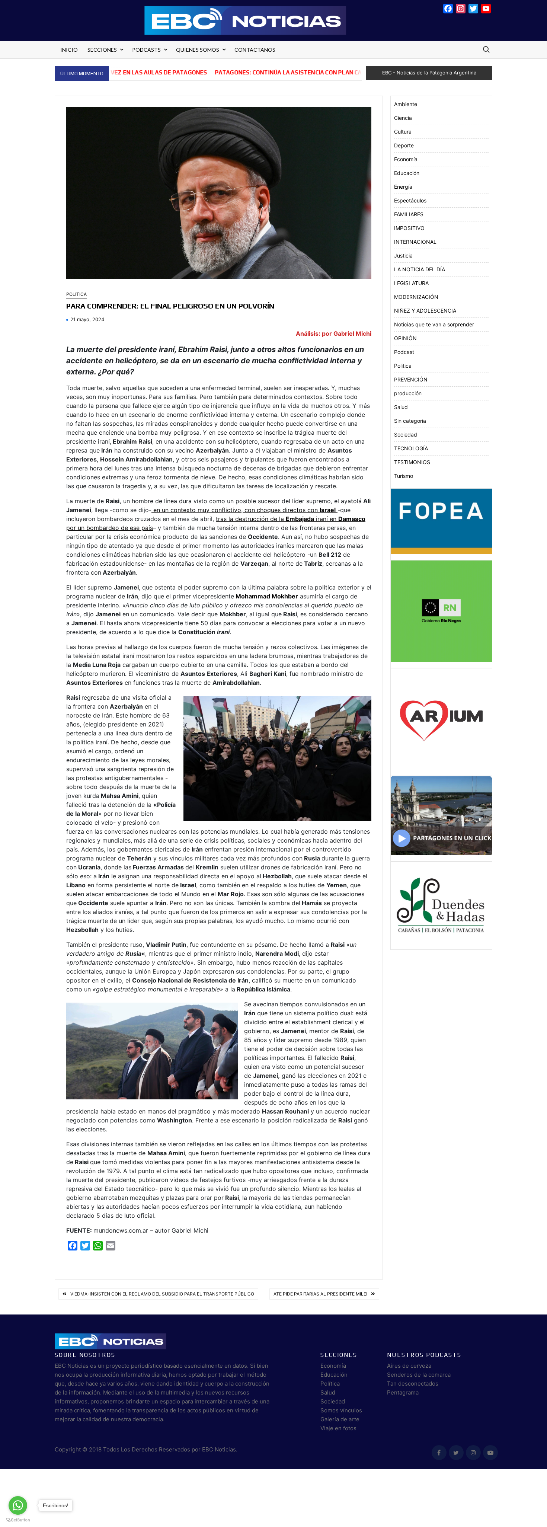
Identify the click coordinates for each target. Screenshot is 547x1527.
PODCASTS (146, 50)
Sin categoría (410, 421)
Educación (406, 173)
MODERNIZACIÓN (416, 297)
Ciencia (403, 118)
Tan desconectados (412, 1383)
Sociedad (405, 434)
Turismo (403, 476)
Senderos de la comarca (419, 1374)
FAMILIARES (408, 214)
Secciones (102, 50)
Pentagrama (403, 1392)
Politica (76, 294)
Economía (406, 159)
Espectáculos (410, 200)
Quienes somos (197, 50)
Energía (403, 186)
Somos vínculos (341, 1410)
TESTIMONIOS (412, 462)
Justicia (403, 255)
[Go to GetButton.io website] (18, 1519)
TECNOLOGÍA (411, 448)
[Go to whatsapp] (18, 1505)
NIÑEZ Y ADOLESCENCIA (425, 310)
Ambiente (405, 104)
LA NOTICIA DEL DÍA (419, 269)
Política (330, 1383)
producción (408, 393)
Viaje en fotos (338, 1428)
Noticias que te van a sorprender (434, 324)
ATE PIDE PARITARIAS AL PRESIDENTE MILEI (320, 1294)
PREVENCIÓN (411, 379)
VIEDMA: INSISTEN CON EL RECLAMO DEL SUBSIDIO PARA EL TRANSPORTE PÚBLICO (162, 1294)
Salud (401, 407)
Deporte (404, 145)
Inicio (69, 50)
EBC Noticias (219, 1449)
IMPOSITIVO (409, 228)
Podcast (404, 352)
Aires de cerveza (409, 1365)
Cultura (403, 131)
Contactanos (254, 50)
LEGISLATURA (411, 283)
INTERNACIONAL (415, 242)
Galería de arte (339, 1419)
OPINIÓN (405, 338)
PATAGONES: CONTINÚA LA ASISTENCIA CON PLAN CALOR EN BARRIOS (259, 72)
